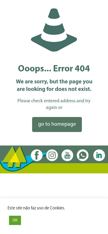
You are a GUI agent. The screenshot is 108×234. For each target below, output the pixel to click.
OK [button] (15, 220)
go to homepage (57, 124)
